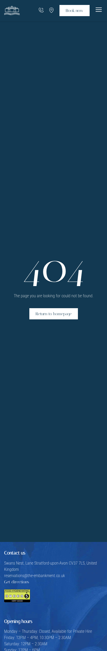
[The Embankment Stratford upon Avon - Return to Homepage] (12, 10)
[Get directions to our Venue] (51, 10)
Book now (74, 10)
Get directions (16, 581)
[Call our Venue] (41, 10)
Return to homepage (54, 313)
